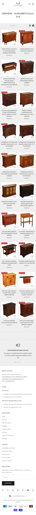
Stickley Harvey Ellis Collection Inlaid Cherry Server (26, 293)
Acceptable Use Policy (8, 448)
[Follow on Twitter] (8, 490)
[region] (18, 351)
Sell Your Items (6, 423)
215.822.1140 (10, 381)
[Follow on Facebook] (3, 490)
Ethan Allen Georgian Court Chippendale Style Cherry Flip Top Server (9, 113)
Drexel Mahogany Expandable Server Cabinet (26, 80)
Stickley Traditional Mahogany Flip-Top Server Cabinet (27, 322)
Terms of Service (7, 461)
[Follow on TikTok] (33, 490)
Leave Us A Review (7, 435)
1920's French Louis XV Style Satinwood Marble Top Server (9, 51)
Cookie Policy (6, 454)
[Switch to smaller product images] (33, 26)
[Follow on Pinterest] (23, 490)
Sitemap (4, 439)
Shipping (4, 426)
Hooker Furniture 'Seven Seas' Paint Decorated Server (26, 203)
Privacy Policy (6, 457)
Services (4, 420)
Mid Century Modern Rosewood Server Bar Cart (9, 263)
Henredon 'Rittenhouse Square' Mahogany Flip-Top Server (9, 144)
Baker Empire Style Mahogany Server (26, 50)
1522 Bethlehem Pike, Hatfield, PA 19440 (14, 377)
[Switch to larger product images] (30, 26)
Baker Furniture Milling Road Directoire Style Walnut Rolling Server (9, 81)
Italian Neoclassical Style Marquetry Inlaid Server (9, 233)
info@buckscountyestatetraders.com (13, 379)
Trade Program (6, 429)
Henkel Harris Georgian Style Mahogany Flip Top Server (26, 113)
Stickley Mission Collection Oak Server (9, 321)
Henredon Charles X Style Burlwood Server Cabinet (9, 174)
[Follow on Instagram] (13, 490)
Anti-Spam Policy (7, 451)
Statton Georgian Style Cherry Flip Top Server (27, 262)
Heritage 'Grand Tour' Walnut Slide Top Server (9, 203)
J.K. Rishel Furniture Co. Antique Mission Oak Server (27, 233)
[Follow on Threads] (18, 490)
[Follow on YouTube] (28, 490)
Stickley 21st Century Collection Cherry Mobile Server (9, 293)
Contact (4, 432)
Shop (3, 416)
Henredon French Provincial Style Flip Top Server (26, 174)
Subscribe (8, 483)
